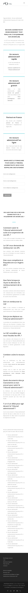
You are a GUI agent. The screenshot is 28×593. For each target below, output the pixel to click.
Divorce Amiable (7, 570)
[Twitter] (14, 590)
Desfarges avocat (8, 558)
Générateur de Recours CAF (10, 576)
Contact (5, 565)
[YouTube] (17, 590)
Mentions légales (7, 562)
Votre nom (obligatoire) (9, 174)
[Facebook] (7, 590)
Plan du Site (6, 563)
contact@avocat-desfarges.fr (17, 587)
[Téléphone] (20, 590)
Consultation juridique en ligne (11, 574)
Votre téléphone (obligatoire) (10, 187)
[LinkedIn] (10, 590)
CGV (4, 560)
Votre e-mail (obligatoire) (9, 181)
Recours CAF (6, 572)
